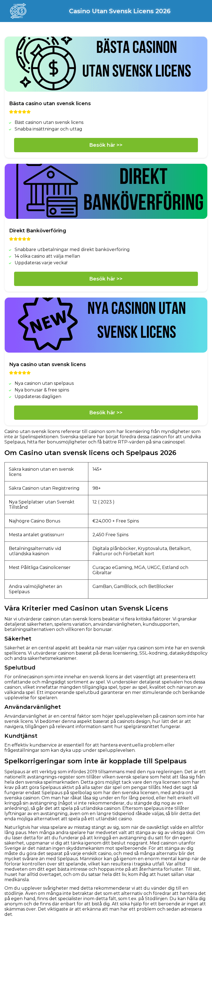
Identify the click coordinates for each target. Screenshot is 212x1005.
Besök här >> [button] (106, 145)
